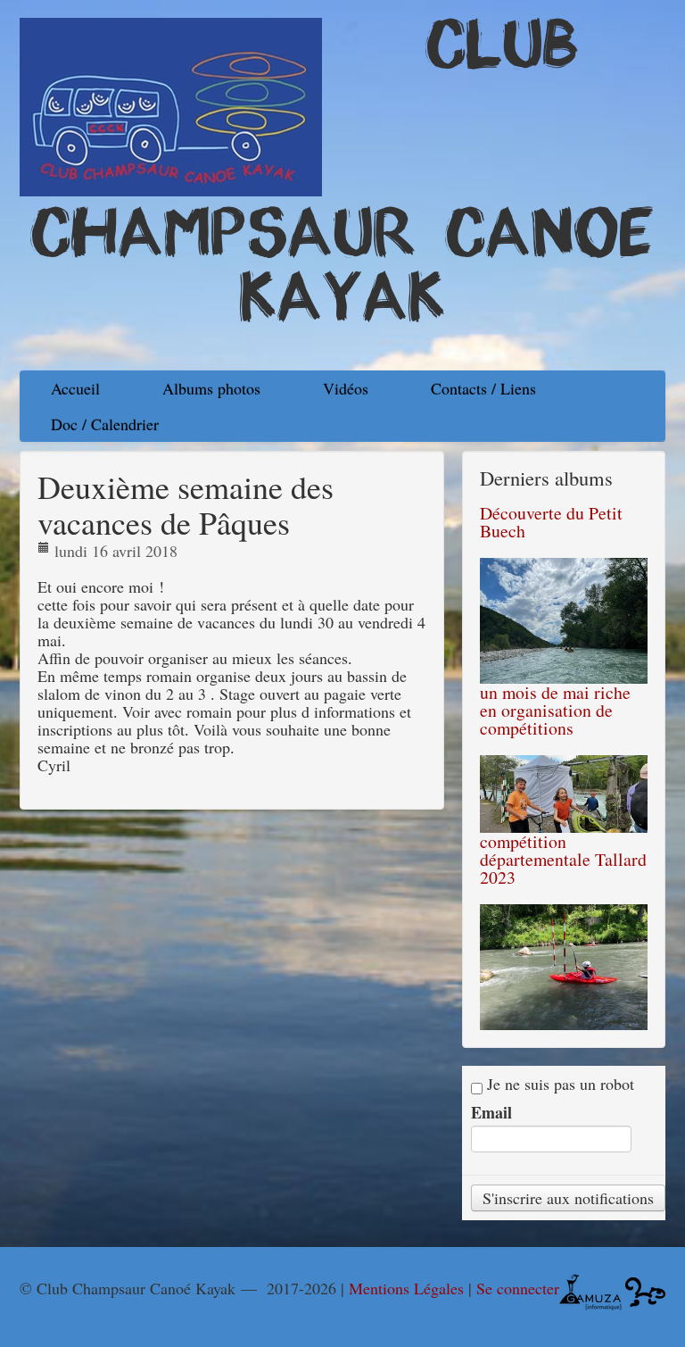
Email (491, 1112)
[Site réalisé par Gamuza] (590, 1290)
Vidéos (345, 388)
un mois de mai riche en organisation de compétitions (555, 710)
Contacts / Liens (483, 388)
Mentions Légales (406, 1288)
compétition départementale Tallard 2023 (563, 859)
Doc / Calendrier (105, 424)
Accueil (75, 388)
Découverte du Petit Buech (551, 522)
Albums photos (211, 388)
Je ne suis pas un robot (558, 1084)
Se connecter (517, 1288)
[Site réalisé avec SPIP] (645, 1290)
